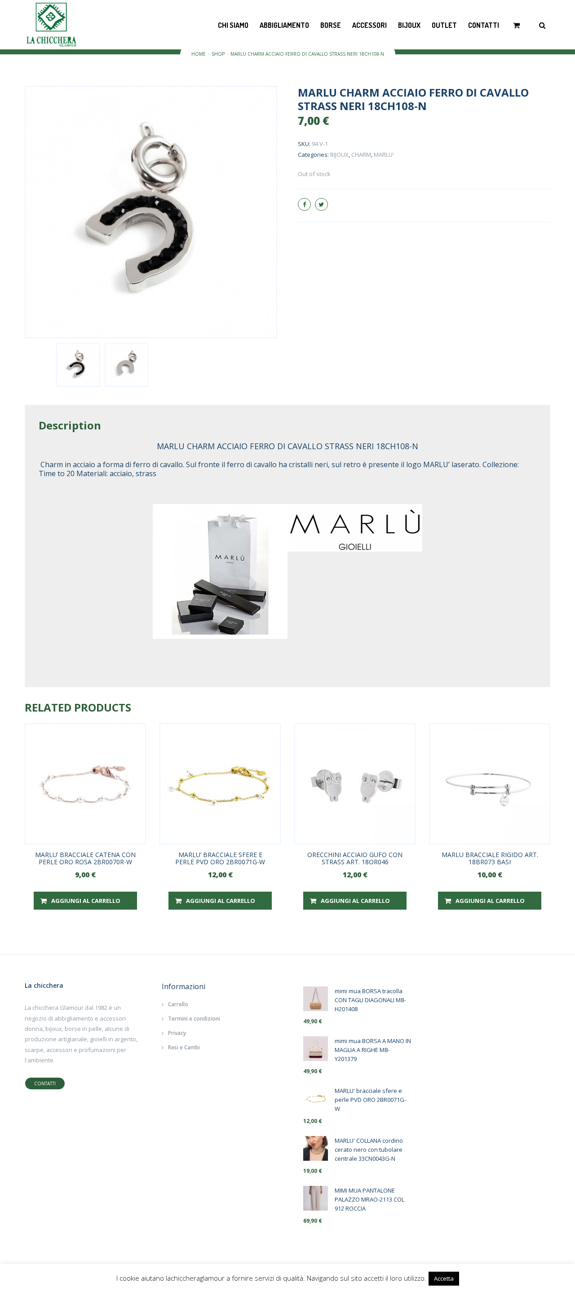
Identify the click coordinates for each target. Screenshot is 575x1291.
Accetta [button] (444, 1278)
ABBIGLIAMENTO (284, 25)
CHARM (361, 154)
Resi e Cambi (184, 1047)
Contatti (483, 25)
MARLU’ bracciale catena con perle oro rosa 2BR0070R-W (85, 858)
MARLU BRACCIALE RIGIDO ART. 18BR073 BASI (490, 858)
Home (198, 54)
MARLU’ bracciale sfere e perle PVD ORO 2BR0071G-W (220, 858)
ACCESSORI (369, 25)
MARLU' (384, 154)
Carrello (178, 1004)
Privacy (177, 1033)
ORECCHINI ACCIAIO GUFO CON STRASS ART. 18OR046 (354, 858)
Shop (218, 54)
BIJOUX (409, 25)
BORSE (330, 25)
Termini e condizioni (194, 1018)
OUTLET (444, 25)
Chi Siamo (233, 25)
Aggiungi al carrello (85, 901)
